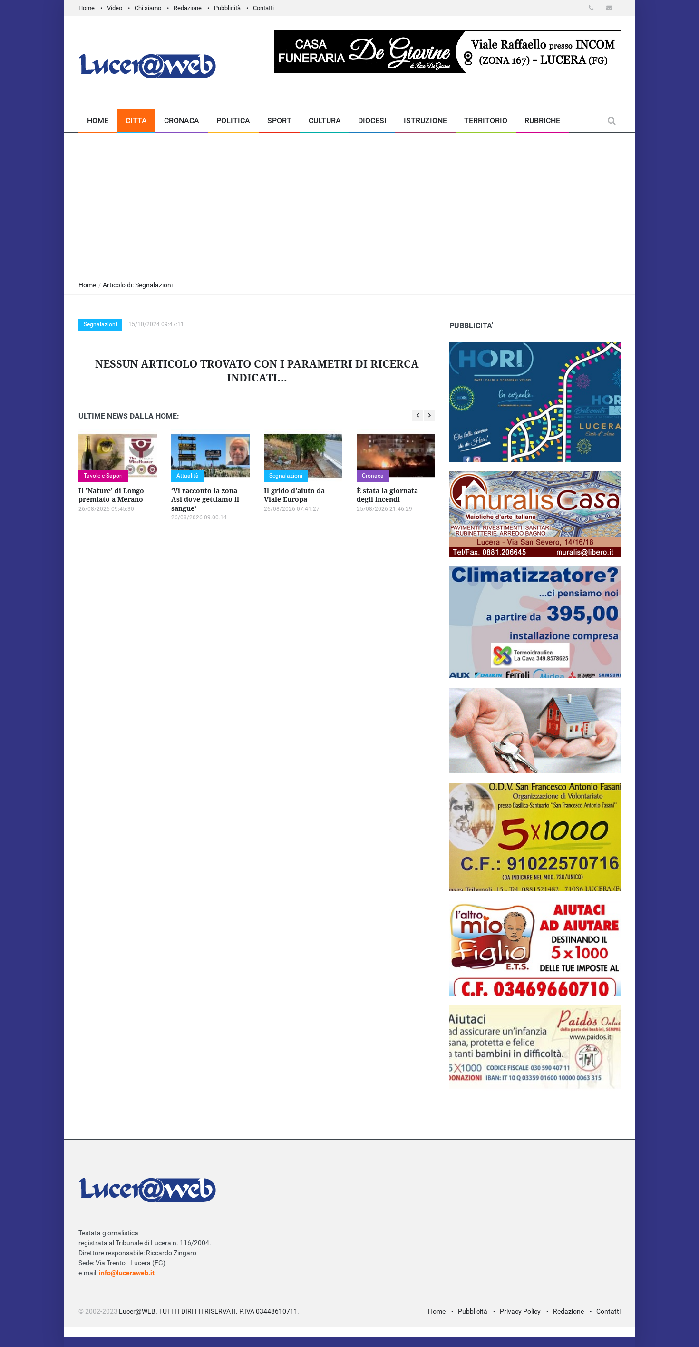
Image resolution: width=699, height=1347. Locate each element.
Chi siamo (148, 7)
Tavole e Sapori (103, 475)
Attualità (187, 475)
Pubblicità (227, 7)
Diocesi (372, 120)
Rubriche (542, 120)
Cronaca (181, 120)
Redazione (188, 7)
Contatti (263, 7)
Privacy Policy (520, 1311)
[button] (593, 8)
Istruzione (425, 120)
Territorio (485, 120)
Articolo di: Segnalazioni (138, 285)
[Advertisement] (349, 204)
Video (114, 7)
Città (136, 120)
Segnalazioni (100, 324)
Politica (233, 120)
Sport (279, 120)
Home (86, 7)
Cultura (325, 120)
